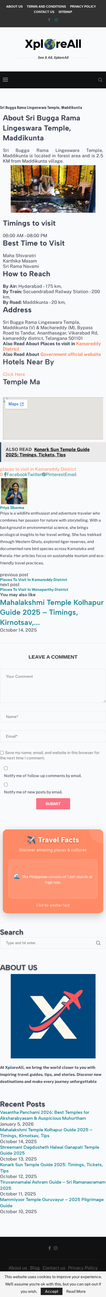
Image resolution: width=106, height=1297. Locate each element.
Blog (35, 1268)
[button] (53, 635)
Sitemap (65, 12)
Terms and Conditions (46, 6)
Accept (51, 1291)
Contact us (44, 12)
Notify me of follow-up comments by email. (43, 775)
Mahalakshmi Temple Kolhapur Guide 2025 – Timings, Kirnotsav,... (52, 612)
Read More (76, 1291)
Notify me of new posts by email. (33, 792)
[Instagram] (56, 20)
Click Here (14, 374)
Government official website (70, 354)
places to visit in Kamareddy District (38, 469)
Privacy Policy (83, 6)
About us (14, 6)
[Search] (100, 80)
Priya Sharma (12, 507)
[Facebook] (49, 20)
